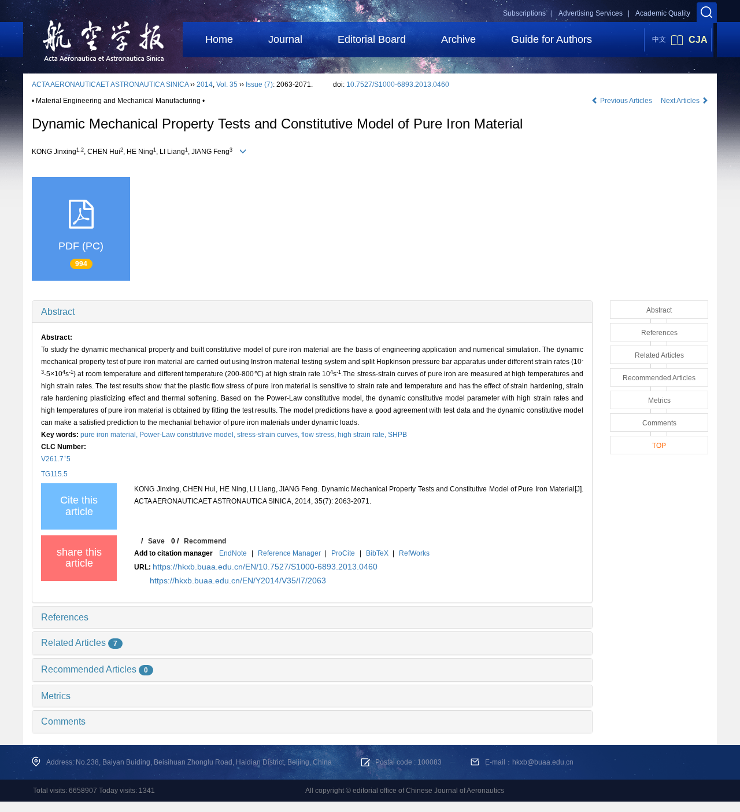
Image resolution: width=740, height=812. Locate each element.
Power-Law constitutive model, (188, 435)
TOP (659, 446)
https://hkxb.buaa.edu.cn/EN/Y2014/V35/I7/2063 (238, 580)
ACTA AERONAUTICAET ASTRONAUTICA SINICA (110, 84)
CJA (698, 40)
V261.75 (56, 459)
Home (219, 39)
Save (156, 541)
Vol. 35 (227, 84)
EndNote (233, 553)
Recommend (205, 541)
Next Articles (681, 101)
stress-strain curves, (269, 435)
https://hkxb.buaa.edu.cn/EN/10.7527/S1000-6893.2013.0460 (265, 566)
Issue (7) (259, 84)
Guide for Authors (551, 39)
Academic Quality (662, 13)
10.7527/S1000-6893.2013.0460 (397, 84)
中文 (659, 39)
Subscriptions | (528, 13)
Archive (458, 39)
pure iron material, (109, 435)
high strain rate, (363, 435)
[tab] (312, 312)
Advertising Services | (594, 13)
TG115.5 (54, 474)
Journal (285, 39)
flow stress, (319, 435)
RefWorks (414, 553)
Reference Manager (289, 553)
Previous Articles (626, 101)
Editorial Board (372, 39)
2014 (205, 84)
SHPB (397, 435)
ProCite (343, 553)
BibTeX (377, 553)
